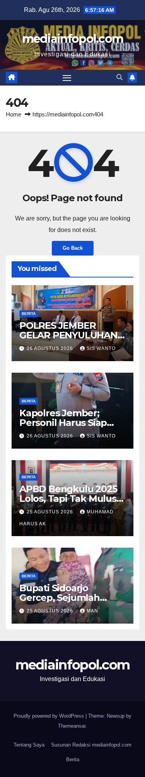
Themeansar (71, 726)
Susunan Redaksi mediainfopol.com (91, 745)
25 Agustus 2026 (51, 512)
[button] (119, 77)
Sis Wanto (101, 348)
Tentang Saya (29, 745)
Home (13, 114)
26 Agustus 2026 (51, 348)
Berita (29, 313)
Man (92, 611)
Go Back (73, 248)
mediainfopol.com (72, 39)
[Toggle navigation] (66, 77)
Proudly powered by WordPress (49, 716)
